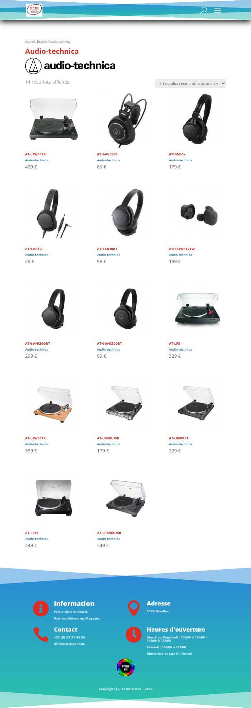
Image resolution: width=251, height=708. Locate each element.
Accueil (30, 41)
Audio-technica (36, 160)
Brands (42, 41)
